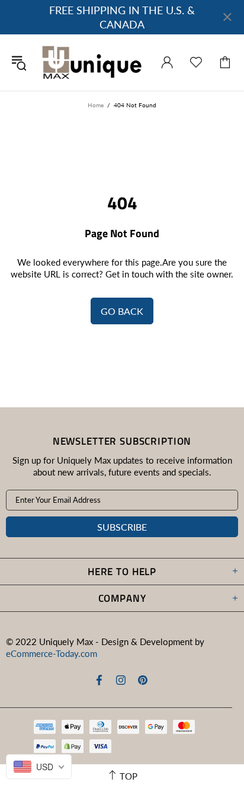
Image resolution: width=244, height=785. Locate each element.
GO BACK (122, 311)
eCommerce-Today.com (51, 653)
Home (96, 105)
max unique (91, 62)
